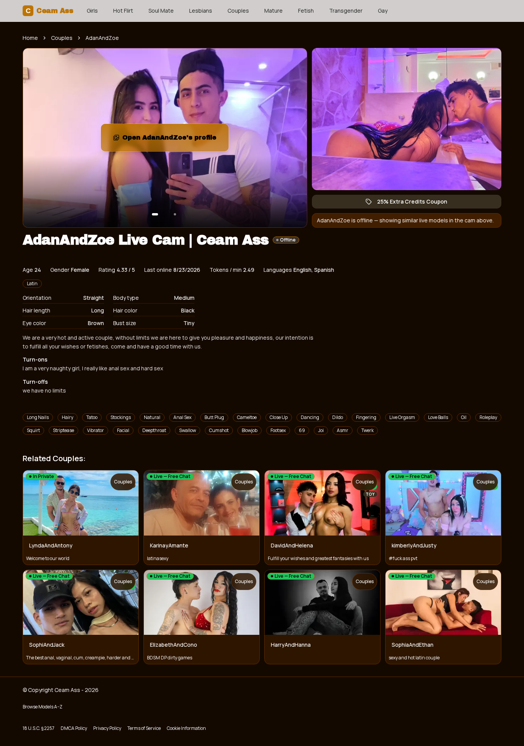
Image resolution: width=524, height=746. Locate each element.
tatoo (91, 417)
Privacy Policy (107, 728)
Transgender (346, 10)
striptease (63, 430)
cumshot (219, 430)
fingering (366, 417)
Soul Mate (161, 10)
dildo (337, 417)
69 (302, 430)
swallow (187, 430)
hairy (67, 417)
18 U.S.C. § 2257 (38, 728)
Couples (238, 10)
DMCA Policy (74, 728)
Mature (273, 10)
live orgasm (402, 417)
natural (152, 417)
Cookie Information (186, 728)
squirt (33, 430)
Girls (92, 10)
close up (279, 417)
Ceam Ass (49, 11)
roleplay (488, 417)
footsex (278, 430)
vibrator (95, 430)
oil (463, 417)
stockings (120, 417)
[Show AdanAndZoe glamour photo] (174, 214)
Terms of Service (144, 728)
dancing (310, 417)
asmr (342, 430)
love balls (438, 417)
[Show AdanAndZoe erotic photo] (155, 214)
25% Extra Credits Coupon (416, 203)
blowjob (249, 430)
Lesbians (200, 10)
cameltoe (247, 417)
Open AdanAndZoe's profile (175, 139)
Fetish (306, 10)
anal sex (182, 417)
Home (30, 37)
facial (123, 430)
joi (321, 430)
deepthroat (154, 430)
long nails (38, 417)
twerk (367, 430)
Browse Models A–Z (43, 706)
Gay (382, 10)
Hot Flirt (123, 10)
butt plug (214, 417)
